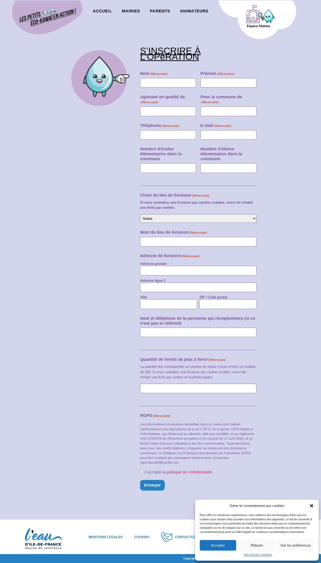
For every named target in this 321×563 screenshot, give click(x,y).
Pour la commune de (221, 99)
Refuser (257, 545)
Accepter (218, 545)
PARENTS (160, 11)
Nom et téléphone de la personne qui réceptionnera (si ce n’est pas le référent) (197, 321)
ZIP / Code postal (213, 297)
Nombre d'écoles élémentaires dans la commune (161, 154)
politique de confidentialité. (190, 472)
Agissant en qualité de (162, 99)
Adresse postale (153, 264)
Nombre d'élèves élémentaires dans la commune (221, 154)
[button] (311, 505)
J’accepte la (178, 472)
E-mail (215, 125)
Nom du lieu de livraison (173, 232)
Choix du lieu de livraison (174, 195)
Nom (153, 73)
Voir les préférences (295, 545)
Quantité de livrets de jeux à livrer (183, 359)
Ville (143, 297)
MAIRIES (131, 11)
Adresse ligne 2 (152, 280)
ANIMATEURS (194, 11)
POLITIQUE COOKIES (258, 555)
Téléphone (159, 125)
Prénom (217, 73)
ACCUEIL (102, 11)
